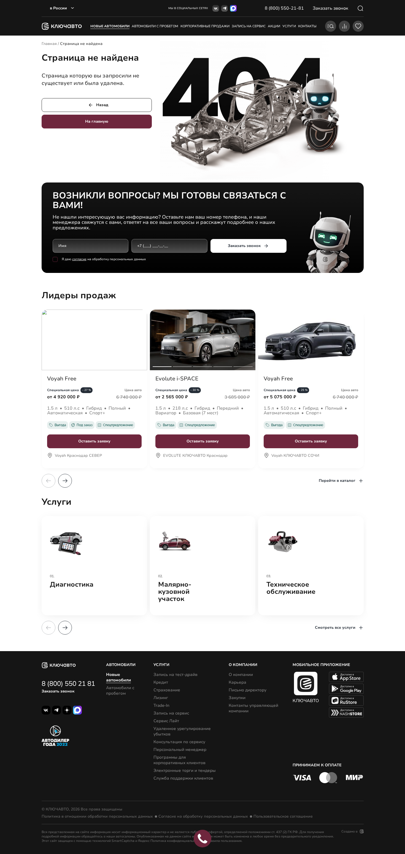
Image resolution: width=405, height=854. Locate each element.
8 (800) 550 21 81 (68, 683)
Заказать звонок (244, 245)
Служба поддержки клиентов (183, 778)
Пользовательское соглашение (283, 816)
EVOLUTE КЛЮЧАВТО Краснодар (195, 456)
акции (274, 26)
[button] (65, 481)
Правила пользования (224, 841)
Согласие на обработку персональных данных (203, 816)
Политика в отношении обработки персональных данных (97, 816)
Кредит (160, 682)
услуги (289, 26)
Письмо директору (247, 690)
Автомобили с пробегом (155, 26)
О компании (241, 674)
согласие (79, 259)
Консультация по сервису (179, 742)
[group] (94, 565)
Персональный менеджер (179, 749)
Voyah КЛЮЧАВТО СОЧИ (295, 456)
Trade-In (161, 705)
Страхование (166, 690)
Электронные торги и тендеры (184, 770)
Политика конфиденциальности (176, 841)
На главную (96, 121)
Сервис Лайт (166, 721)
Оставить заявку (94, 441)
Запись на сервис (171, 713)
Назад (102, 105)
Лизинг (160, 697)
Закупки (237, 697)
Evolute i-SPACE (176, 379)
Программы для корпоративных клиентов (179, 760)
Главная (49, 43)
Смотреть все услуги (335, 627)
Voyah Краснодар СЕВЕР (78, 456)
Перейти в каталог (337, 480)
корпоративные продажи (204, 26)
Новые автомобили (109, 26)
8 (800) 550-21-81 (284, 8)
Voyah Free (61, 379)
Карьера (237, 682)
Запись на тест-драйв (175, 674)
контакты (307, 26)
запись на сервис (249, 26)
